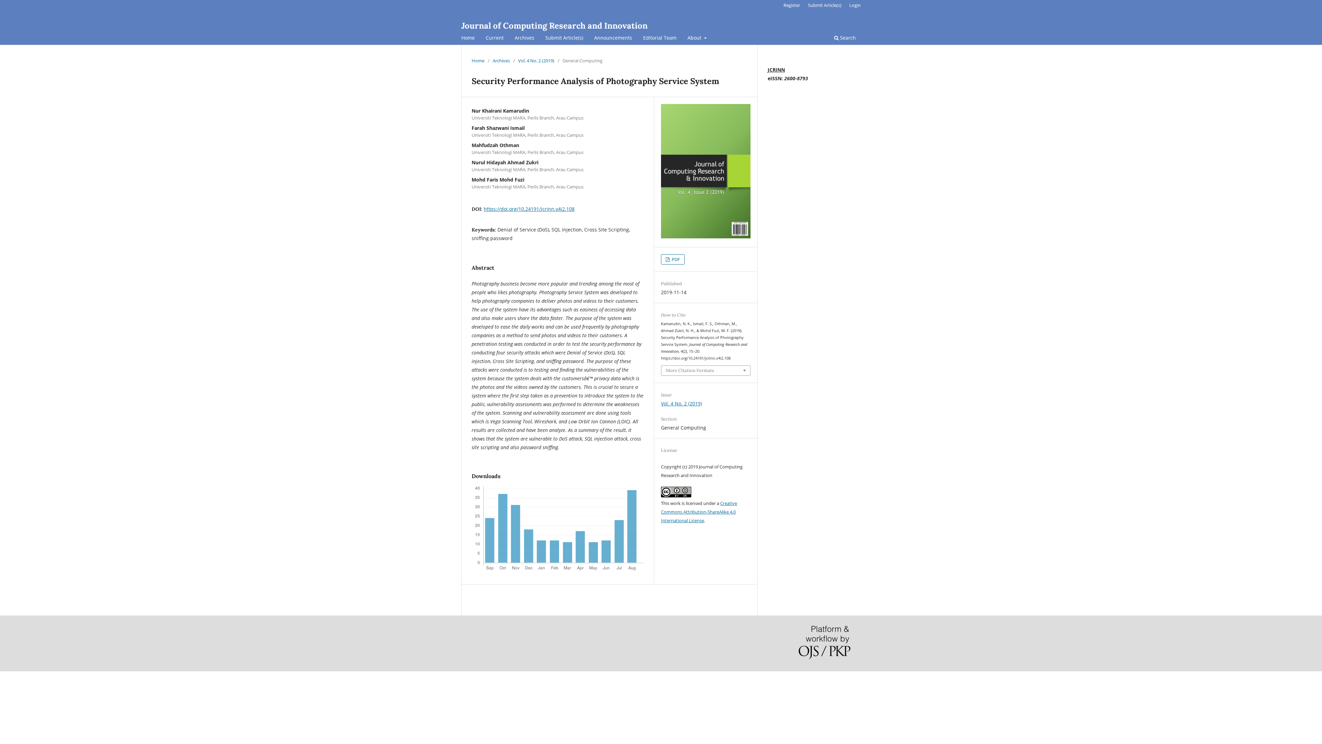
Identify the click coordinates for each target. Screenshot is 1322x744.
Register (792, 5)
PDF (675, 259)
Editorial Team (659, 37)
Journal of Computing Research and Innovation (554, 25)
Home (468, 37)
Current (495, 37)
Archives (524, 37)
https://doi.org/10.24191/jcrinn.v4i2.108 (529, 209)
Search (847, 37)
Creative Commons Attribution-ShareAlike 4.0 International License (699, 512)
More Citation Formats (690, 370)
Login (855, 5)
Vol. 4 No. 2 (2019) (536, 61)
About (695, 37)
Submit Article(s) (564, 37)
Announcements (613, 37)
